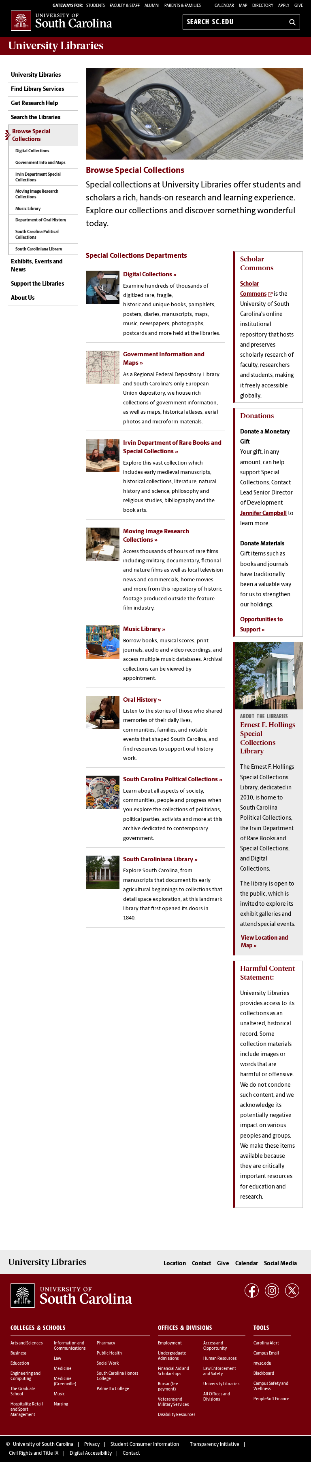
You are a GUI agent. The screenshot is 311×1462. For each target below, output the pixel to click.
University (55, 46)
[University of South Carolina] (71, 1295)
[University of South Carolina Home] (61, 20)
